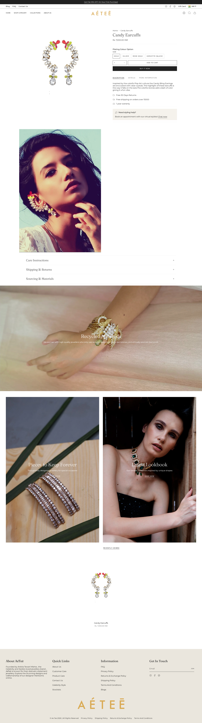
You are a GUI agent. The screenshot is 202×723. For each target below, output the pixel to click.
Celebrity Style (59, 685)
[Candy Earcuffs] (101, 587)
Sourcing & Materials (40, 278)
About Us (56, 667)
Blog (8, 6)
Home (115, 31)
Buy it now (145, 68)
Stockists (56, 690)
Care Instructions (37, 260)
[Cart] (194, 13)
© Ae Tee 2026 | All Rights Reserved (64, 718)
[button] (20, 13)
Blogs (103, 690)
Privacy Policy (107, 671)
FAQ (14, 6)
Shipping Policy (108, 680)
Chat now (162, 117)
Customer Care (59, 671)
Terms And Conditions (111, 685)
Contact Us (23, 6)
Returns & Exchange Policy (113, 676)
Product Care (58, 676)
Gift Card (182, 6)
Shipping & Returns (39, 269)
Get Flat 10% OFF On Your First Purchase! (101, 2)
